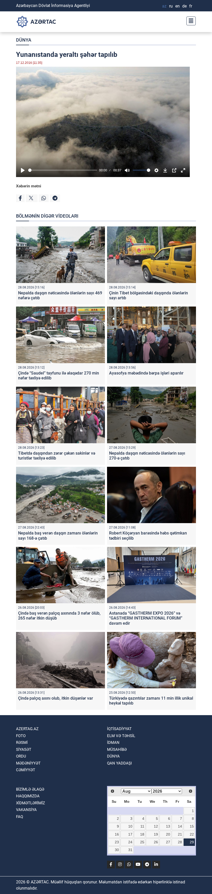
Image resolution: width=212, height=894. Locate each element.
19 (156, 834)
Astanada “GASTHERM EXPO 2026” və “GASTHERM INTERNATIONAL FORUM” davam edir (145, 618)
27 (168, 842)
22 (192, 834)
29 (192, 842)
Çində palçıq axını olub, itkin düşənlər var (55, 698)
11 (142, 826)
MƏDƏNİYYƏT (28, 763)
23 (117, 842)
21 (180, 834)
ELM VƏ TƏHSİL (121, 735)
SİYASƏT (23, 749)
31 (130, 850)
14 (180, 826)
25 (142, 842)
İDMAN (113, 742)
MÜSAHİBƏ (117, 749)
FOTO (21, 735)
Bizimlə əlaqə (30, 789)
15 (192, 826)
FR (190, 6)
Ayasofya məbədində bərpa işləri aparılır (146, 373)
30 (117, 850)
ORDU (21, 756)
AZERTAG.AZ (27, 729)
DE (184, 6)
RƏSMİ (22, 742)
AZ (164, 6)
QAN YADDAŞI (119, 763)
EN (177, 6)
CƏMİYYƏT (25, 770)
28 (180, 842)
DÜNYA (23, 40)
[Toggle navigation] (189, 20)
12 (156, 826)
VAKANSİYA (26, 809)
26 (156, 842)
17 (130, 834)
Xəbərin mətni (28, 186)
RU (171, 6)
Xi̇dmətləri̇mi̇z (30, 803)
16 (117, 834)
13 (168, 826)
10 (130, 826)
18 (142, 834)
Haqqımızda (28, 796)
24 (130, 842)
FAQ (19, 816)
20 (168, 834)
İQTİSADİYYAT (119, 729)
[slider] (62, 170)
